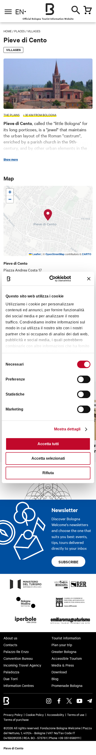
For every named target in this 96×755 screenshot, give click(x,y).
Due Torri (10, 678)
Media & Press (62, 665)
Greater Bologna (63, 651)
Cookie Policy (35, 714)
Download (59, 672)
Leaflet (36, 254)
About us (10, 638)
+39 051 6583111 (69, 738)
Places (19, 31)
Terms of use (75, 714)
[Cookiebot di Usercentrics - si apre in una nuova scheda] (53, 278)
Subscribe (68, 561)
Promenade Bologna (66, 685)
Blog (54, 678)
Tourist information (66, 638)
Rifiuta (48, 473)
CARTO (86, 254)
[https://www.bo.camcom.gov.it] (70, 606)
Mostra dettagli (67, 429)
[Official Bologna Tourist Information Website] (49, 9)
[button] (48, 215)
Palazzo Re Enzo (16, 651)
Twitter (69, 701)
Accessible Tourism (66, 658)
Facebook (59, 701)
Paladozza (11, 672)
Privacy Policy (13, 714)
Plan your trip (61, 644)
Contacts (10, 644)
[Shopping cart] (88, 10)
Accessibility (55, 714)
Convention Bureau (18, 658)
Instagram (48, 701)
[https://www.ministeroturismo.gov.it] (26, 588)
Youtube (79, 701)
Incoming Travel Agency (22, 665)
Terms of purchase (16, 719)
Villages (33, 31)
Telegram (90, 701)
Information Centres (18, 685)
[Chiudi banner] (88, 278)
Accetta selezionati (48, 458)
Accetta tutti (48, 444)
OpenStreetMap (55, 254)
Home (7, 31)
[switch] (83, 379)
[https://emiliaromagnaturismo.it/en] (70, 624)
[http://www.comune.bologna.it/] (26, 624)
